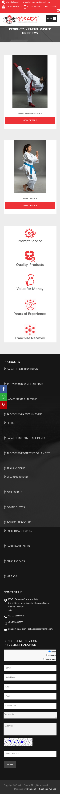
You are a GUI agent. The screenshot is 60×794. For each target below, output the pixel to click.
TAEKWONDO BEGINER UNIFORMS (25, 384)
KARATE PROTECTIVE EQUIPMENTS (26, 438)
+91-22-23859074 (13, 7)
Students (52, 655)
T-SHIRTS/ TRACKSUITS (19, 522)
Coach (53, 652)
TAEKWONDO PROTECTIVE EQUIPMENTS (28, 453)
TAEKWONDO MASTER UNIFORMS (25, 414)
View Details (30, 120)
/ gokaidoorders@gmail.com (37, 2)
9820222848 (50, 7)
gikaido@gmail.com (14, 2)
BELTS (10, 423)
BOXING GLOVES (16, 507)
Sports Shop (50, 659)
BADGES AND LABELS (18, 546)
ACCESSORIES (15, 492)
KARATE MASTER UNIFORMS (22, 399)
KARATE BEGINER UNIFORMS (22, 369)
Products (17, 29)
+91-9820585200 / (34, 7)
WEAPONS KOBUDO (17, 477)
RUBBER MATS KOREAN (19, 531)
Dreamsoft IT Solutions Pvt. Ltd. (41, 789)
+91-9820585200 (15, 622)
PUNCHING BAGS (16, 561)
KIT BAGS (12, 576)
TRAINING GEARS (16, 468)
